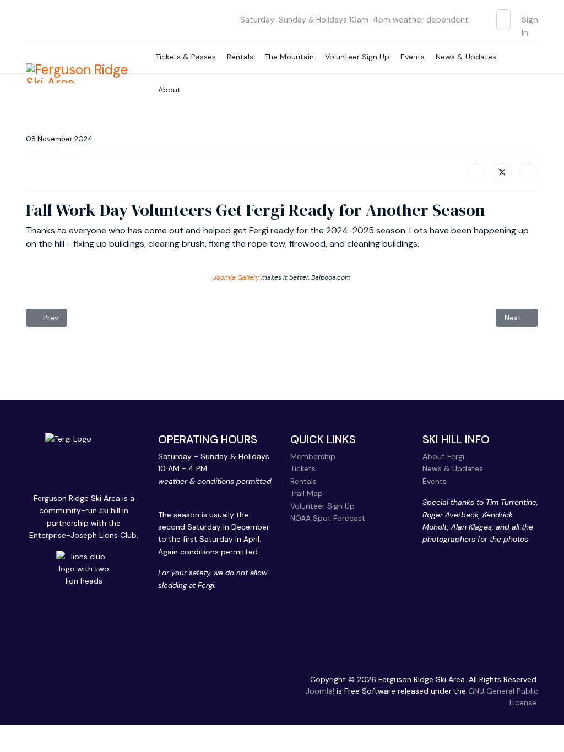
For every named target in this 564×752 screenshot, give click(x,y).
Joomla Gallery (236, 277)
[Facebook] (476, 172)
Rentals (240, 57)
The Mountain (289, 57)
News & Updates (466, 57)
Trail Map (306, 493)
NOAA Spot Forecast (327, 518)
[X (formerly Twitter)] (502, 172)
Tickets (303, 468)
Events (412, 57)
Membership (312, 456)
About (169, 90)
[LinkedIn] (528, 172)
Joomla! (320, 691)
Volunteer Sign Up (357, 57)
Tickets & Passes (185, 57)
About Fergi (443, 456)
